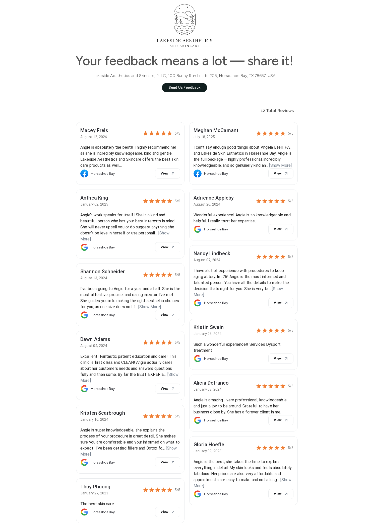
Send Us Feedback (184, 87)
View (165, 173)
